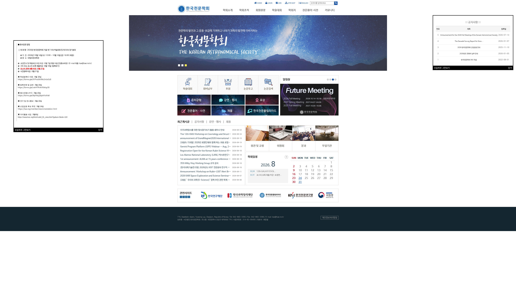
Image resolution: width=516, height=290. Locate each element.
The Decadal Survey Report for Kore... (469, 41)
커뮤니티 (330, 10)
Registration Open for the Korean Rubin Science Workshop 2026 (205, 151)
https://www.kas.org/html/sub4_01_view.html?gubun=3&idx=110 (42, 117)
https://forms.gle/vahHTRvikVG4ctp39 (33, 88)
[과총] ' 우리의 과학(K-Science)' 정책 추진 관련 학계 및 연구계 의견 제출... (205, 180)
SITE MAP (291, 3)
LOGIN (269, 3)
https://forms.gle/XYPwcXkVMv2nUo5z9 (34, 80)
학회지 (292, 10)
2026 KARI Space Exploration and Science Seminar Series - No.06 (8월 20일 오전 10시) (205, 176)
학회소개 (228, 10)
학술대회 (277, 10)
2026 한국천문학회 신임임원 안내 (469, 47)
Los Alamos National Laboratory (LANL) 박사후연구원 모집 (205, 155)
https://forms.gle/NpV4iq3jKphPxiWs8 (34, 96)
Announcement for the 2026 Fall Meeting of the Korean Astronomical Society (468, 35)
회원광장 (260, 10)
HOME (259, 3)
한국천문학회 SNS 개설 (469, 60)
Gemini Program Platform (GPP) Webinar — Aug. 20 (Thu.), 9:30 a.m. (205, 146)
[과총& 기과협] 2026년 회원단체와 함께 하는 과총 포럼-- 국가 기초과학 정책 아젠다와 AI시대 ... (205, 142)
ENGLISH (304, 3)
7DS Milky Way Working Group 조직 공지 (199, 163)
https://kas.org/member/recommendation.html (37, 109)
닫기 (100, 130)
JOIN (280, 3)
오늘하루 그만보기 (22, 130)
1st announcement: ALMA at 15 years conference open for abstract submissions (205, 159)
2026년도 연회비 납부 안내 (469, 54)
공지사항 (199, 121)
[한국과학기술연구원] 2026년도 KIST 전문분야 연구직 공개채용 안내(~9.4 (205, 167)
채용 (228, 121)
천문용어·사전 (310, 10)
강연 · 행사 (215, 121)
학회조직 (244, 10)
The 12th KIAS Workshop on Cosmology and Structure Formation (205, 134)
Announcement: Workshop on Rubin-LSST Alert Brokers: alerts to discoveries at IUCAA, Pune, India (205, 171)
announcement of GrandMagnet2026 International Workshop (205, 138)
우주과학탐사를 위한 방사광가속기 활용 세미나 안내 (202, 130)
